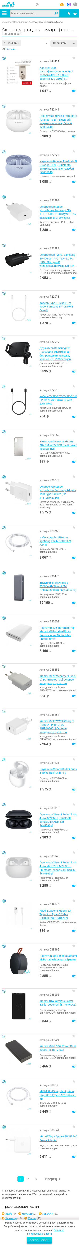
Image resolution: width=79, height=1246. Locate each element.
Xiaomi (32, 1218)
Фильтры (13, 42)
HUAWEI (27, 1213)
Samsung (11, 1218)
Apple (8, 1213)
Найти (56, 13)
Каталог (7, 22)
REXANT (47, 1213)
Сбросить (11, 49)
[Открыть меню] (4, 13)
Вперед (51, 1179)
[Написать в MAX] (69, 5)
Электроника (20, 22)
